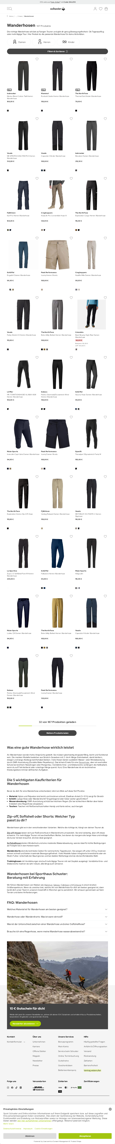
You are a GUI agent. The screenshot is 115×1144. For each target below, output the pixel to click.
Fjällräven (65, 885)
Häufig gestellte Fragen (94, 1041)
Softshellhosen (14, 843)
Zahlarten (88, 1060)
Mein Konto (63, 1046)
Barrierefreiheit (91, 1065)
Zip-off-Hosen (14, 833)
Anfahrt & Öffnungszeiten (95, 1046)
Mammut (48, 885)
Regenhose (84, 762)
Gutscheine (63, 1060)
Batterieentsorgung (67, 1070)
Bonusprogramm (65, 1041)
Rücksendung (90, 1056)
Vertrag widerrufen (92, 1070)
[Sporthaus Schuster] (57, 9)
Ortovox (77, 885)
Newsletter (38, 1060)
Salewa (56, 885)
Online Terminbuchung (68, 1056)
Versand (87, 1051)
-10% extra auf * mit (57, 2)
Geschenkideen (65, 1065)
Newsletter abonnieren (24, 1023)
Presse (36, 1065)
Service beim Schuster (68, 1051)
